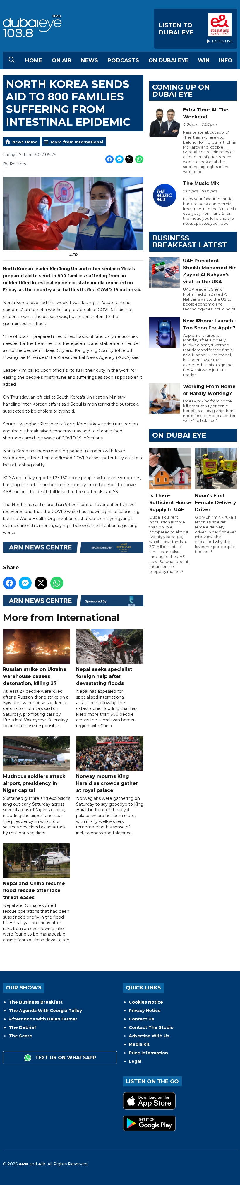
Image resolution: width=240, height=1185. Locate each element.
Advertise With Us (149, 1036)
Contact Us (141, 1019)
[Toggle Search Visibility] (11, 60)
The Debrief (22, 1027)
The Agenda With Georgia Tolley (45, 1010)
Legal (135, 1061)
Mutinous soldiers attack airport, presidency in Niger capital (34, 783)
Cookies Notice (146, 1002)
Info (225, 60)
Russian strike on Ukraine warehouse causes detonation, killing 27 (34, 676)
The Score (20, 1036)
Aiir (41, 1164)
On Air (61, 60)
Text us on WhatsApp (65, 1057)
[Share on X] (129, 159)
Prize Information (148, 1052)
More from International (77, 141)
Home (33, 60)
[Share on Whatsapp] (139, 159)
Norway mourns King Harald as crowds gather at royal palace (107, 783)
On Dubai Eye (168, 60)
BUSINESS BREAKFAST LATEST (189, 241)
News (89, 60)
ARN (23, 1164)
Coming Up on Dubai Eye (181, 90)
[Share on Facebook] (109, 159)
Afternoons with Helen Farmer (43, 1019)
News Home (24, 141)
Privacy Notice (145, 1010)
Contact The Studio (151, 1027)
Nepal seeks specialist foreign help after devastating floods (104, 676)
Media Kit (139, 1044)
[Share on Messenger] (119, 159)
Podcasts (123, 60)
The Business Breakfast (36, 1002)
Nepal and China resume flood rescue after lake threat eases (34, 890)
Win (204, 60)
